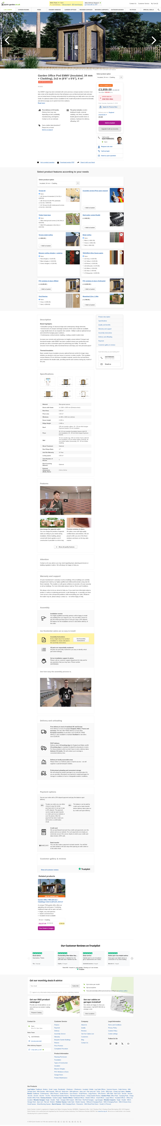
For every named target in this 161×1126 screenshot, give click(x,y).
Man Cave (117, 1093)
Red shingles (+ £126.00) (47, 258)
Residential (61, 1089)
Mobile (91, 1089)
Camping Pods (123, 1095)
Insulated (85, 1089)
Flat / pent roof (91, 1091)
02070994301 (56, 4)
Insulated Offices (120, 1098)
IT (61, 1121)
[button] (47, 382)
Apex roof (83, 1091)
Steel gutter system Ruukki (91, 215)
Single (47, 1100)
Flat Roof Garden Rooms (77, 1095)
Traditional (39, 1089)
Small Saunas (31, 1104)
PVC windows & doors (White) (48, 281)
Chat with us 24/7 (92, 4)
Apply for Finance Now (110, 107)
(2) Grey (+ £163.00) (90, 258)
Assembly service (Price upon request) (95, 190)
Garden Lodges (57, 1098)
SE (72, 1121)
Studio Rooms (64, 1093)
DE (58, 1121)
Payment (101, 341)
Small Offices (100, 1098)
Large (55, 1089)
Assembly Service (59, 1034)
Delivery (56, 1031)
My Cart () (154, 3)
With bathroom (74, 1091)
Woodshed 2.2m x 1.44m (90, 296)
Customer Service (144, 3)
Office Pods (114, 1095)
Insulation (57, 1066)
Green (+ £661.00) (89, 243)
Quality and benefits (104, 325)
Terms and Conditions (114, 1025)
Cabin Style (70, 1102)
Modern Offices (90, 1098)
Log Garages (99, 1100)
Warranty (57, 1037)
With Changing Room (68, 1104)
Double (53, 1100)
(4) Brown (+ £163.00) (90, 263)
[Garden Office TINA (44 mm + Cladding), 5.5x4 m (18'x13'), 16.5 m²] (51, 888)
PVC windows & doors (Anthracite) (94, 281)
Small (50, 1089)
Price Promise (58, 1045)
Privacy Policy (112, 1028)
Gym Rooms (74, 1093)
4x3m (98, 1091)
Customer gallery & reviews (106, 345)
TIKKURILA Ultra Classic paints (93, 253)
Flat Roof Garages (88, 1100)
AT (75, 1121)
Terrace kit (42, 190)
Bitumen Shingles (59, 1069)
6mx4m (42, 1095)
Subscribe (75, 986)
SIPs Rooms (102, 1093)
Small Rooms (83, 1093)
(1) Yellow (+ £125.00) (90, 261)
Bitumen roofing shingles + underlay (50, 253)
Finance (56, 1025)
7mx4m (47, 1095)
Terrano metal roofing (46, 235)
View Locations (89, 1013)
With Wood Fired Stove (91, 1104)
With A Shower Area (125, 1102)
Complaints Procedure (61, 1048)
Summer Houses (112, 1089)
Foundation (57, 1060)
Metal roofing (87, 235)
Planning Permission (60, 1057)
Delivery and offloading (105, 337)
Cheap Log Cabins (119, 1091)
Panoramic (79, 1104)
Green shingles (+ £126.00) (48, 263)
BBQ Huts (109, 1091)
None (42, 194)
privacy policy (123, 991)
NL (69, 1121)
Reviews (84, 1031)
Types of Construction (61, 1063)
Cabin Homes (122, 1089)
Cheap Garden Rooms (93, 1095)
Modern (45, 1089)
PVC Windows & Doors (61, 1072)
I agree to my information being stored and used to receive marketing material (55, 992)
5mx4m (36, 1095)
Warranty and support (104, 329)
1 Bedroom (69, 1089)
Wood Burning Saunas (44, 1104)
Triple (57, 1100)
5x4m (103, 1091)
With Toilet (110, 1093)
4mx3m (130, 1093)
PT (67, 1121)
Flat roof (46, 1102)
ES (64, 1121)
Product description (104, 317)
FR (55, 1121)
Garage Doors (58, 1075)
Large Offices (110, 1098)
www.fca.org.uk (102, 1111)
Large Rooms (92, 1093)
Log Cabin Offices (100, 1089)
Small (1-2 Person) (105, 1104)
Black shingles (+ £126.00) (48, 261)
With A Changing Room (111, 1102)
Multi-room (65, 1091)
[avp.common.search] (158, 9)
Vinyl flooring (43, 296)
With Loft (58, 1091)
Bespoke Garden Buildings (62, 1040)
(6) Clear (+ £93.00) (90, 270)
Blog (82, 1040)
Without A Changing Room (94, 1102)
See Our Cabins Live (87, 1034)
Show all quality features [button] (66, 547)
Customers (84, 1037)
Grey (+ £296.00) (45, 302)
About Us (84, 1025)
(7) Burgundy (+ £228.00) (91, 273)
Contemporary (44, 1093)
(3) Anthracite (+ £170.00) (92, 266)
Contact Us (133, 3)
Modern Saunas (80, 1102)
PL (78, 1121)
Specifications (102, 321)
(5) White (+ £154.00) (90, 268)
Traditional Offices (78, 1098)
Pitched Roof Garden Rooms (60, 1095)
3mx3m (124, 1093)
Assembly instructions (105, 333)
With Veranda (50, 1091)
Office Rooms (54, 1093)
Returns (56, 1043)
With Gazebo (41, 1091)
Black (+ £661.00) (89, 240)
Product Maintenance (60, 1078)
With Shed (78, 1100)
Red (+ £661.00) (89, 245)
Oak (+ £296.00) (45, 304)
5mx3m (30, 1095)
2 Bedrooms (77, 1089)
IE (80, 1121)
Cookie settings (113, 1034)
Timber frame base (45, 215)
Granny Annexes (46, 1098)
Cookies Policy (112, 1031)
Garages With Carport (67, 1100)
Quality (83, 1028)
